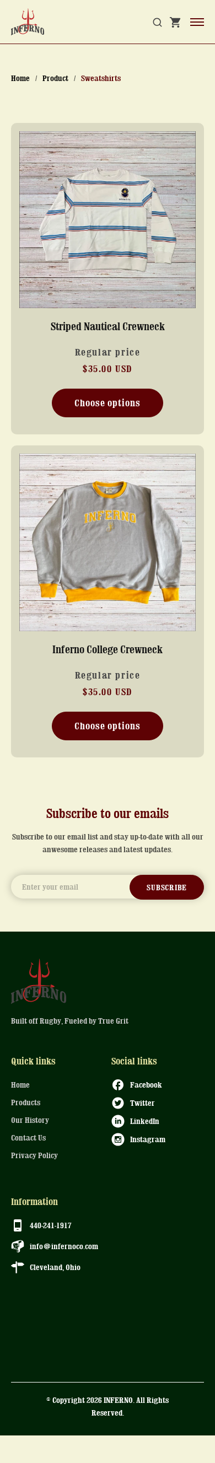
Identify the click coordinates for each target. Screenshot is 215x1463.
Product (55, 78)
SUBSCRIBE (167, 887)
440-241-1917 (51, 1225)
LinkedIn (144, 1120)
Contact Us (28, 1137)
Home (20, 78)
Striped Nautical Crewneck (108, 326)
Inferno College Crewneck (107, 649)
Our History (30, 1120)
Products (25, 1102)
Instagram (147, 1138)
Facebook (146, 1084)
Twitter (142, 1102)
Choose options (107, 402)
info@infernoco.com (64, 1246)
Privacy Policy (34, 1155)
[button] (157, 22)
